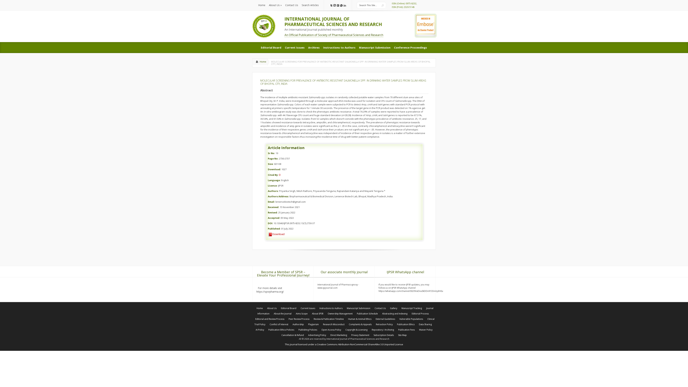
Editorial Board (288, 308)
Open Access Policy (331, 329)
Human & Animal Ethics (359, 319)
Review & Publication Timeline (329, 319)
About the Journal (283, 313)
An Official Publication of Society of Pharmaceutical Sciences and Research (334, 35)
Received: (273, 207)
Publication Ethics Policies (281, 329)
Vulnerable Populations (411, 319)
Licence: (273, 185)
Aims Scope (302, 313)
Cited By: (273, 174)
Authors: (273, 191)
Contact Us (380, 308)
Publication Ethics (406, 324)
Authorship (298, 324)
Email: (271, 201)
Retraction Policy (384, 324)
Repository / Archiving (383, 329)
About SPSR (317, 313)
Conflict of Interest (279, 324)
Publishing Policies (307, 329)
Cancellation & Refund (292, 335)
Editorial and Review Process (269, 319)
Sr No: (271, 153)
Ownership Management (340, 313)
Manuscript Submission (358, 308)
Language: (274, 180)
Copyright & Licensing (356, 329)
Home (263, 61)
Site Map (402, 335)
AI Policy (260, 329)
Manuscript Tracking (412, 308)
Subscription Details (384, 335)
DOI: (270, 223)
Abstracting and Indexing (394, 313)
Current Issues (308, 308)
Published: (274, 228)
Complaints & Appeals (360, 324)
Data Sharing (425, 324)
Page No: (273, 158)
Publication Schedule (367, 313)
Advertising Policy (317, 335)
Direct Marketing (338, 335)
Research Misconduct (334, 324)
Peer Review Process (299, 319)
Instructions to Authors (331, 308)
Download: (274, 169)
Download (278, 234)
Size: (271, 164)
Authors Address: (278, 196)
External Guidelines (385, 319)
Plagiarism (313, 324)
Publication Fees (406, 329)
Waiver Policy (426, 329)
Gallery (393, 308)
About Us (272, 308)
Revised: (273, 212)
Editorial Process (420, 313)
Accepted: (274, 217)
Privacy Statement (360, 335)
